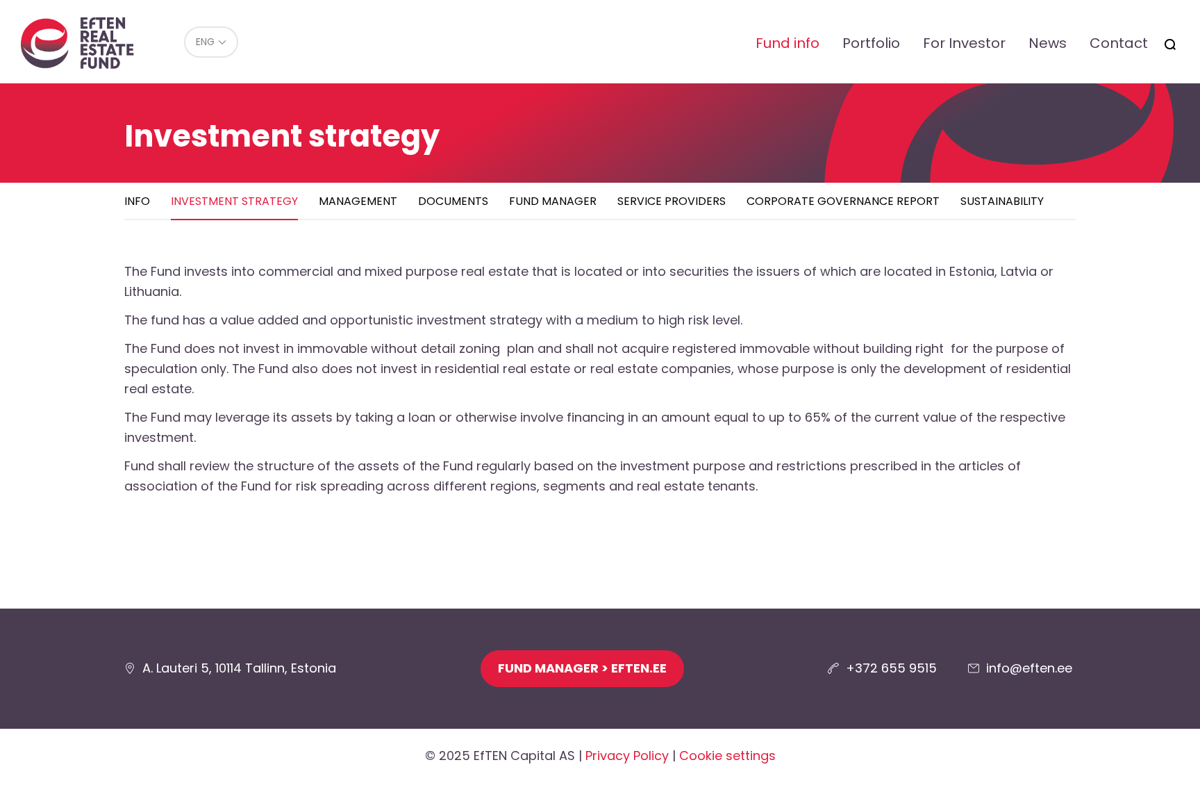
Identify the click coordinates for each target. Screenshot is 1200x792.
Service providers (671, 201)
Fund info (787, 43)
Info (137, 201)
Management (358, 201)
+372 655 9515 (891, 668)
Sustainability (1002, 201)
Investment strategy (234, 201)
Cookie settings (727, 755)
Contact (1119, 43)
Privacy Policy (627, 755)
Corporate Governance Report (843, 201)
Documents (453, 201)
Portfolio (871, 43)
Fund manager (553, 201)
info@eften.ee (1029, 668)
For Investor (964, 43)
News (1047, 43)
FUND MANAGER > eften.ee (582, 668)
